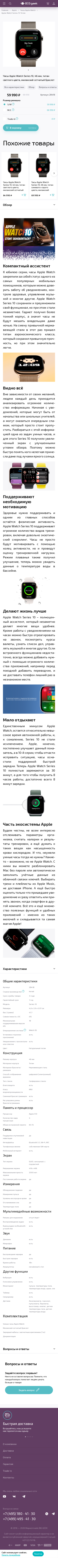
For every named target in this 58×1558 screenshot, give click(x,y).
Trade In (7, 1470)
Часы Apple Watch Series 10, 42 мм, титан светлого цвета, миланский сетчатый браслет (14, 186)
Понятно (38, 1554)
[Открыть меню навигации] (4, 3)
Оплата (7, 1457)
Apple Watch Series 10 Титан (13, 13)
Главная (4, 10)
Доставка (8, 1450)
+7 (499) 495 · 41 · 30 (19, 1519)
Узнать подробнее (11, 1555)
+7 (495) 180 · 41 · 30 (19, 1514)
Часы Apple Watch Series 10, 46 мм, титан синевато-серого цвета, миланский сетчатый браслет (42, 186)
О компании (10, 1444)
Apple (14, 10)
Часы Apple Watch (28, 10)
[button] (54, 173)
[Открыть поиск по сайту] (10, 3)
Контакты (8, 1477)
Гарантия (8, 1464)
